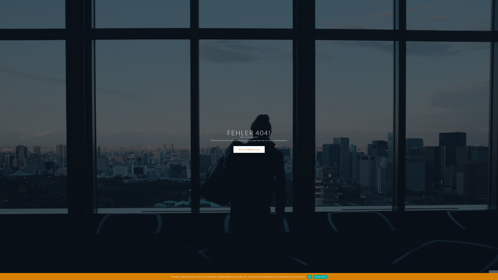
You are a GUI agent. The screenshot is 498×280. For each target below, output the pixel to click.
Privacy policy (320, 277)
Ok (309, 277)
